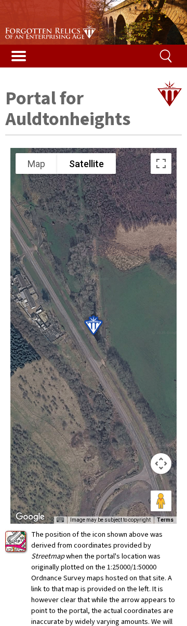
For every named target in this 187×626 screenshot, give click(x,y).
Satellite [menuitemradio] (86, 163)
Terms (165, 520)
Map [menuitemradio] (36, 163)
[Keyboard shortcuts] (60, 520)
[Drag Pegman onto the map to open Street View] (161, 501)
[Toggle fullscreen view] (161, 163)
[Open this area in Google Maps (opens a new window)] (30, 517)
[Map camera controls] (161, 463)
